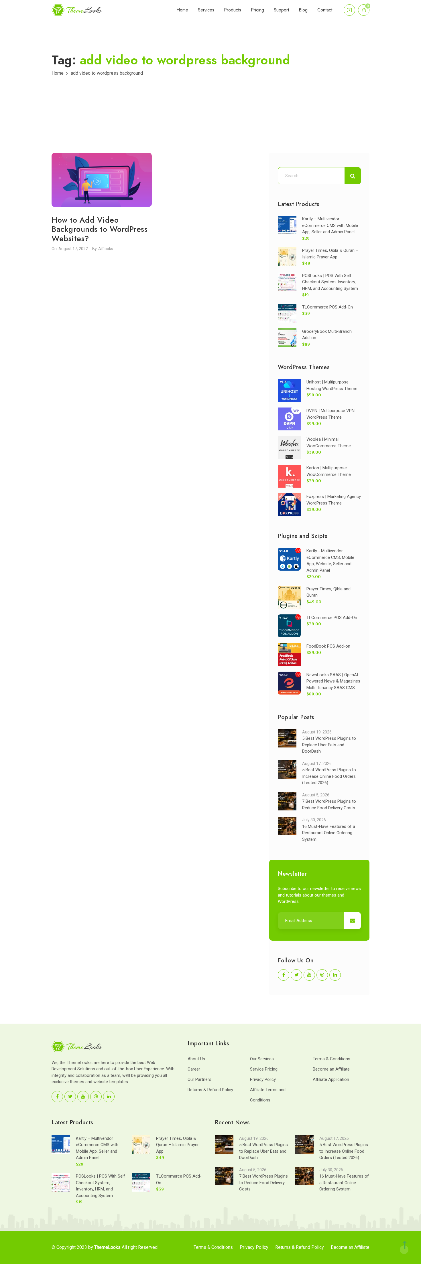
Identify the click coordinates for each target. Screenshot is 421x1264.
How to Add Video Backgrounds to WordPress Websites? (99, 229)
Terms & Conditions (331, 1058)
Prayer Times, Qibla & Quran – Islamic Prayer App (177, 1145)
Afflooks (105, 248)
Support (281, 10)
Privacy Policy (263, 1079)
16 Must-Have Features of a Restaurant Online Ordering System (328, 833)
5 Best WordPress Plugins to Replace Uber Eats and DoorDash (329, 745)
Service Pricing (264, 1069)
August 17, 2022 (73, 248)
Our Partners (199, 1079)
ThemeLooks (107, 1247)
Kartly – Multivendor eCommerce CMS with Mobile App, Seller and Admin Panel (330, 225)
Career (194, 1069)
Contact (324, 10)
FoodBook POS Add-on (328, 646)
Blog (303, 10)
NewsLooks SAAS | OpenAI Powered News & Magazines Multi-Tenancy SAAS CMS (333, 681)
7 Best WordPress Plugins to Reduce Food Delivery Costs (263, 1183)
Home (182, 10)
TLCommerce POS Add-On (327, 307)
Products (232, 10)
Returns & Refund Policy (210, 1089)
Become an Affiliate (331, 1069)
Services (206, 10)
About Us (196, 1058)
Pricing (257, 10)
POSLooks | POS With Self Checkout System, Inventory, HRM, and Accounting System (330, 282)
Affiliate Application (331, 1079)
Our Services (262, 1058)
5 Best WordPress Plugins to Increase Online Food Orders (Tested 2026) (329, 776)
